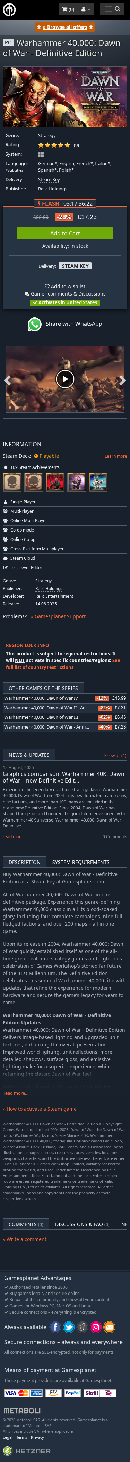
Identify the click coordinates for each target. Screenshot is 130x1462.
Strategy (47, 136)
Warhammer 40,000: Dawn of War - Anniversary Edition (60, 727)
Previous (7, 379)
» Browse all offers (65, 27)
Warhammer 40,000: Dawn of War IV (41, 698)
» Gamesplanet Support (58, 616)
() (70, 9)
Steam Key (49, 179)
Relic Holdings (52, 189)
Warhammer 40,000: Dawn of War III (41, 717)
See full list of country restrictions (63, 663)
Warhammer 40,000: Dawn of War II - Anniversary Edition (62, 708)
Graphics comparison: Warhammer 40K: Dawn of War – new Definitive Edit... (63, 777)
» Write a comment (24, 1239)
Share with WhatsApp (72, 324)
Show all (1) (115, 755)
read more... (14, 836)
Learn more (116, 456)
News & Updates (29, 755)
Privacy (37, 1437)
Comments (26, 1224)
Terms (21, 1437)
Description (25, 862)
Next (123, 379)
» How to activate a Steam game (40, 1109)
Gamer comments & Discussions (67, 293)
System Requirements (81, 862)
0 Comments (115, 836)
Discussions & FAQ (82, 1224)
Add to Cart (65, 233)
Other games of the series (43, 688)
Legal (7, 1437)
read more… (15, 1093)
